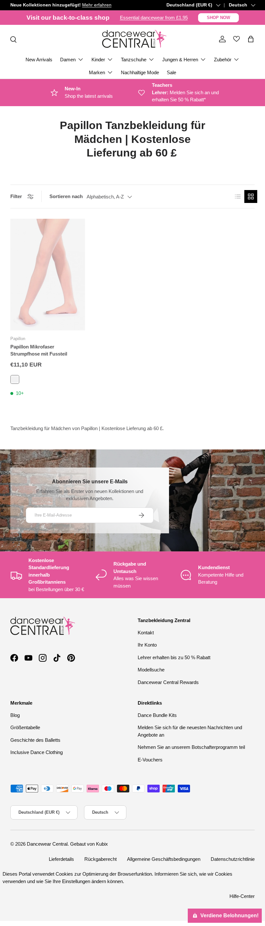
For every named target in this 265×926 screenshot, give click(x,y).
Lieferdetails (61, 859)
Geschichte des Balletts (35, 740)
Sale (171, 72)
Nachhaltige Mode (140, 72)
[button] (251, 39)
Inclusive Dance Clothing (36, 752)
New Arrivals (39, 59)
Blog (15, 715)
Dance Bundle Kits (157, 715)
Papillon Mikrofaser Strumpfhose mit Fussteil (38, 350)
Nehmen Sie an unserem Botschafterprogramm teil (191, 747)
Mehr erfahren (96, 5)
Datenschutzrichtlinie (233, 859)
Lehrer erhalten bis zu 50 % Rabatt (174, 657)
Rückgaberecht (100, 859)
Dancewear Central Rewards (168, 682)
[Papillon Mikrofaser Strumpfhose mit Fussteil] (47, 274)
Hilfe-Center (242, 896)
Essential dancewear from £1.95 (154, 17)
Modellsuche (151, 669)
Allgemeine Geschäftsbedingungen (163, 859)
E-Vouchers (150, 759)
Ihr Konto (147, 645)
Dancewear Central (47, 844)
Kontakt (146, 632)
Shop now (218, 17)
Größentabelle (25, 727)
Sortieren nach (66, 196)
